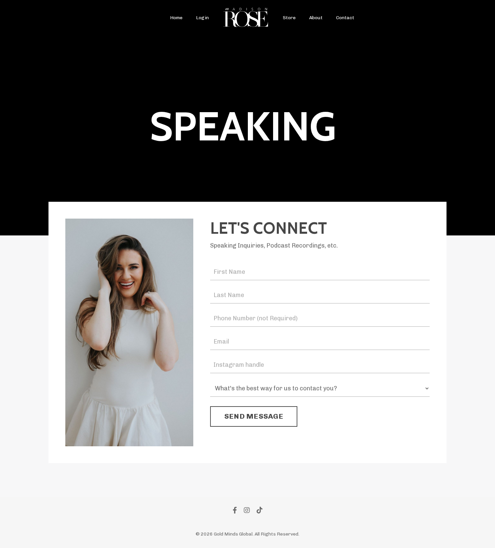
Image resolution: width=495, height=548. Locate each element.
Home (176, 18)
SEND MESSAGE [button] (253, 416)
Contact (345, 18)
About (316, 18)
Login (202, 18)
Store (289, 18)
